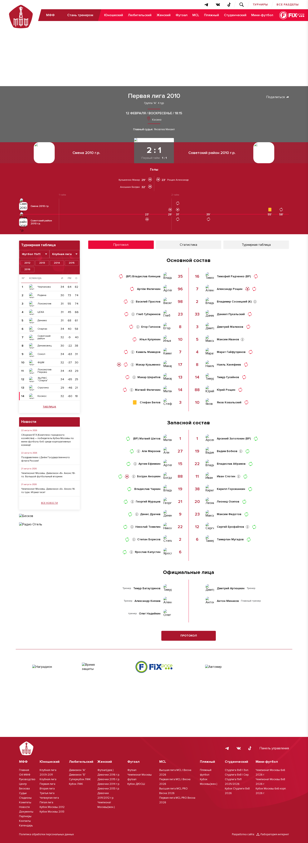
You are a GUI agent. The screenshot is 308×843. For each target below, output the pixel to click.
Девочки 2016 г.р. (108, 774)
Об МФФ (24, 774)
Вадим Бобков (227, 451)
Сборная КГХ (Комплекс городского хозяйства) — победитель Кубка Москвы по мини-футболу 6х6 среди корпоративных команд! (47, 440)
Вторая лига (47, 788)
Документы (26, 811)
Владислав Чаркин (147, 489)
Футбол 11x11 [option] (31, 254)
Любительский (139, 15)
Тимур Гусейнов (228, 377)
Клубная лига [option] (62, 254)
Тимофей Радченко (231, 276)
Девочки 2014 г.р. (108, 784)
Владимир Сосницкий (232, 301)
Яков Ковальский (229, 402)
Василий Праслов (148, 301)
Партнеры (25, 816)
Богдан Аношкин (148, 476)
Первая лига (47, 784)
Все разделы (288, 4)
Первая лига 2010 (154, 96)
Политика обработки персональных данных (46, 834)
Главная (24, 770)
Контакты (25, 821)
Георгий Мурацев (148, 501)
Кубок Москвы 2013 (52, 811)
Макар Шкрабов (148, 377)
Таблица (49, 406)
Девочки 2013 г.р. (108, 788)
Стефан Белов (150, 402)
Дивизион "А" (77, 770)
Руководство (27, 779)
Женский (164, 15)
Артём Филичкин (148, 289)
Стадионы (25, 798)
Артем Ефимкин (149, 464)
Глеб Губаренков (148, 314)
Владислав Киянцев (146, 276)
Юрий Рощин (226, 390)
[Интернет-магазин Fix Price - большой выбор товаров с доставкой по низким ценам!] (154, 667)
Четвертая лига (49, 798)
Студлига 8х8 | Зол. (237, 770)
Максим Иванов (228, 339)
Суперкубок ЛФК (80, 779)
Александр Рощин (229, 289)
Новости (24, 807)
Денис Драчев (150, 514)
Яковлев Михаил (164, 129)
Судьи (23, 793)
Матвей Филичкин (147, 390)
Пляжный (211, 15)
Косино (156, 119)
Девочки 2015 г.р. (108, 779)
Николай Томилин (147, 527)
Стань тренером (80, 15)
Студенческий (235, 15)
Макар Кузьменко (148, 364)
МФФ (50, 15)
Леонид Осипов (228, 501)
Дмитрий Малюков (230, 327)
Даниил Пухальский (231, 314)
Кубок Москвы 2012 (52, 807)
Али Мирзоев (151, 451)
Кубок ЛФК (76, 784)
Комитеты (25, 802)
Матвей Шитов (149, 438)
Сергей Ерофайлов (230, 527)
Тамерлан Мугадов (230, 539)
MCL (195, 15)
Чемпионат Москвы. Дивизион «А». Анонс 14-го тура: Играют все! (48, 490)
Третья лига (47, 793)
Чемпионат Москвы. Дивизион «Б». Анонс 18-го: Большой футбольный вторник (48, 475)
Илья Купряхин (150, 339)
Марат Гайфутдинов (231, 352)
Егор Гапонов (150, 327)
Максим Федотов (229, 514)
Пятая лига (46, 802)
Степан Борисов (148, 539)
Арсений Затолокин (231, 438)
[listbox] (34, 254)
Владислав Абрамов (231, 464)
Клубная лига (48, 779)
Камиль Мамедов (148, 352)
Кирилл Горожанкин (231, 489)
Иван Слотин (226, 476)
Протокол (188, 635)
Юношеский (113, 15)
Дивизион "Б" (77, 774)
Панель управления (274, 748)
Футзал (182, 15)
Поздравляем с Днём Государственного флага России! (45, 459)
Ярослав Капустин (147, 552)
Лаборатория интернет (274, 834)
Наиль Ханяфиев (229, 364)
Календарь (26, 825)
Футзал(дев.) (105, 770)
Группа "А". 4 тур (154, 103)
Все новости (49, 503)
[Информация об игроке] (132, 301)
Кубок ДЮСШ (136, 784)
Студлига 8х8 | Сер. (237, 774)
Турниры (260, 4)
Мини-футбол (262, 15)
